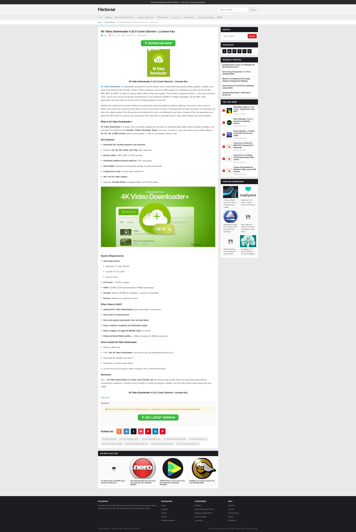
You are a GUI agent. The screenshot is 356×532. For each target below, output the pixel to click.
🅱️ (119, 431)
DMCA (230, 516)
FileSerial (106, 9)
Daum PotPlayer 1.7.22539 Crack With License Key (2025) (243, 133)
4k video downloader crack (151, 439)
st (141, 368)
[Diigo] (126, 431)
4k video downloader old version (162, 443)
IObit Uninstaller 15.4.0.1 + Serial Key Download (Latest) (243, 121)
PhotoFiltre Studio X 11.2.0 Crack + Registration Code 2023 (243, 109)
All (101, 17)
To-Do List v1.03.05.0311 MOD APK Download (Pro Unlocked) (243, 145)
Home (100, 22)
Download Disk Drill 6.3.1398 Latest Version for (236, 94)
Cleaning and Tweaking (206, 17)
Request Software (168, 520)
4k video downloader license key (137, 443)
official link (105, 397)
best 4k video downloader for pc (188, 443)
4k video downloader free (198, 439)
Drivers (164, 516)
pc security (176, 17)
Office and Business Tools (124, 17)
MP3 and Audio (162, 17)
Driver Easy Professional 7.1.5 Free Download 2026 (236, 73)
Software (108, 17)
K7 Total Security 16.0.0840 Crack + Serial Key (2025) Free (113, 482)
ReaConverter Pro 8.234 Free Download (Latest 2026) (238, 87)
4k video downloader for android (175, 439)
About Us (231, 505)
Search (253, 9)
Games (164, 513)
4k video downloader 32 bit (129, 439)
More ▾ (219, 17)
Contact (231, 509)
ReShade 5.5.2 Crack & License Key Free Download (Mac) (202, 482)
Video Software (188, 17)
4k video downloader (109, 439)
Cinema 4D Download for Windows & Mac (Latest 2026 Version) (244, 169)
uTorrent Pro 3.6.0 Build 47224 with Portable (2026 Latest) (243, 157)
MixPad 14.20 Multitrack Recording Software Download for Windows (236, 80)
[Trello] (155, 431)
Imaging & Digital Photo (145, 17)
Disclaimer (232, 520)
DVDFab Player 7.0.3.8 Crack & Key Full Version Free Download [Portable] (172, 483)
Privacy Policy (233, 513)
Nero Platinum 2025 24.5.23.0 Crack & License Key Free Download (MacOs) (142, 483)
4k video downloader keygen (112, 443)
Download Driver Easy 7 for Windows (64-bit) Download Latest (238, 66)
